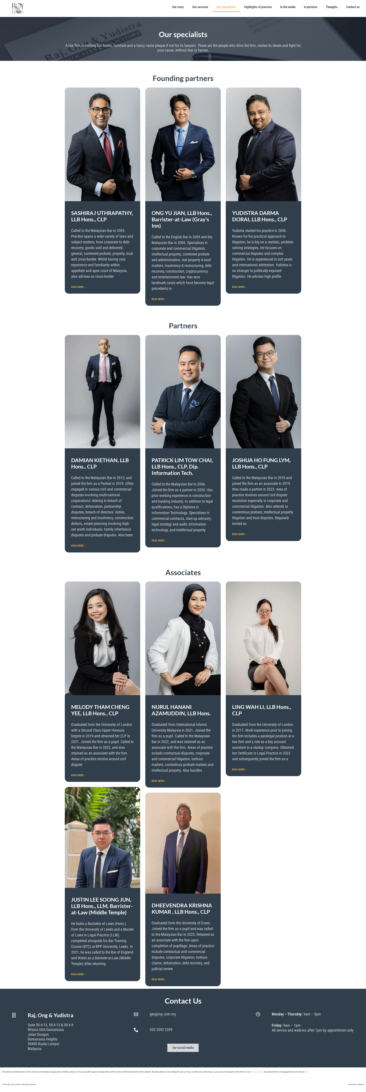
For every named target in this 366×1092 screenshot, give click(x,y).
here (306, 1072)
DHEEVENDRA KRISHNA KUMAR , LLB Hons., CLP (182, 908)
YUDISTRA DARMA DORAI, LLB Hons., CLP (259, 216)
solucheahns (352, 1084)
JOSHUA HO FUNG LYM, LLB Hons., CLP (261, 463)
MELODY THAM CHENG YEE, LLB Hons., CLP (100, 710)
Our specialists (226, 7)
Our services (200, 7)
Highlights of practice (258, 7)
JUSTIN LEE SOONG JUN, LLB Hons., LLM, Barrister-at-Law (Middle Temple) (102, 905)
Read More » (78, 287)
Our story (178, 7)
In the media (287, 7)
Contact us (353, 7)
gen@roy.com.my (163, 1014)
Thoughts (332, 7)
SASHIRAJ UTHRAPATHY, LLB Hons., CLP (102, 216)
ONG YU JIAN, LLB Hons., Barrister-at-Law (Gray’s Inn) (182, 219)
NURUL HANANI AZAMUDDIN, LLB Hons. (181, 710)
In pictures (310, 7)
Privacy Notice (257, 1072)
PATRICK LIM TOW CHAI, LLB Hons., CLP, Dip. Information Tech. (182, 466)
